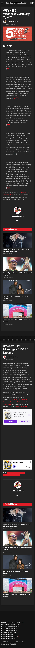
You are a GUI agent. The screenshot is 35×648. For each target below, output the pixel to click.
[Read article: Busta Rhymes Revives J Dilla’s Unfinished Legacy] (17, 264)
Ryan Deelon (8, 475)
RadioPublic (7, 404)
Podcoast (21, 472)
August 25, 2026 (8, 300)
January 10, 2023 (10, 359)
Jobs (18, 624)
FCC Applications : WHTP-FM (9, 636)
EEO (12, 622)
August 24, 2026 (8, 324)
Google (24, 399)
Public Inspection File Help (8, 632)
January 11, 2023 (10, 24)
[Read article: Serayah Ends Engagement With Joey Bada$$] (17, 287)
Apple (13, 399)
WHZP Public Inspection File (9, 630)
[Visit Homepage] (16, 2)
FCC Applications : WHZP (8, 638)
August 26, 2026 (8, 277)
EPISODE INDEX (21, 406)
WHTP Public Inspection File (9, 628)
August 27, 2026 (8, 253)
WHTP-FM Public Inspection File (10, 626)
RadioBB (13, 644)
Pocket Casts (21, 402)
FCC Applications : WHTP (8, 634)
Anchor (5, 402)
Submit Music (19, 622)
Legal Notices (5, 624)
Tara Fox (16, 475)
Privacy (13, 624)
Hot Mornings (12, 472)
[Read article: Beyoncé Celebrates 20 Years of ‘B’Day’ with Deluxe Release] (17, 240)
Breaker (12, 402)
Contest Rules (5, 622)
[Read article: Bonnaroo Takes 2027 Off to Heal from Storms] (17, 311)
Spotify (18, 399)
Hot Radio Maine (13, 21)
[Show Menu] (2, 2)
